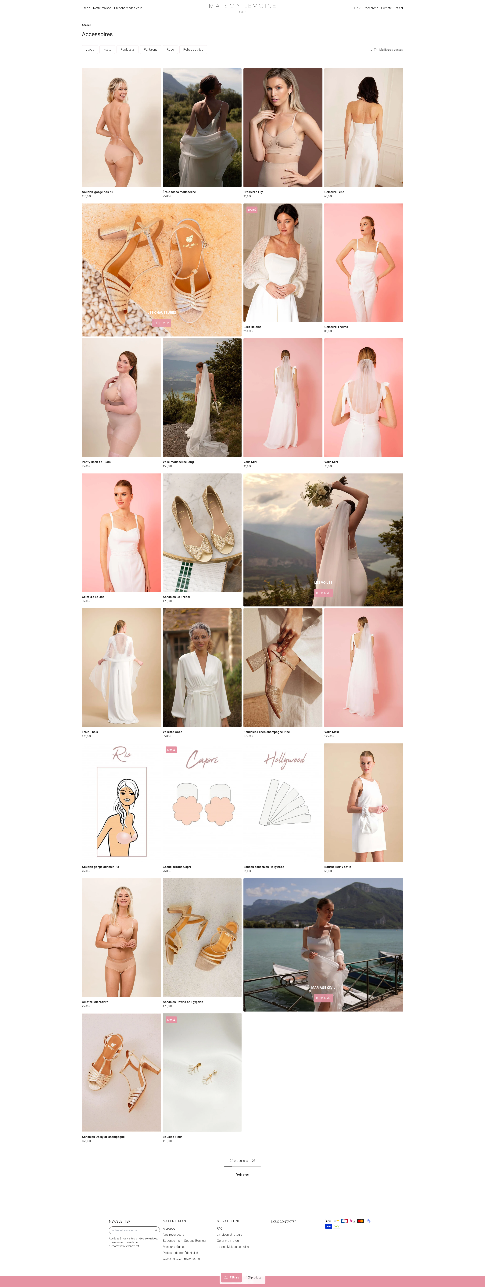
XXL (294, 182)
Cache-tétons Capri (177, 867)
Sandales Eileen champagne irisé (266, 732)
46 (384, 182)
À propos (169, 1228)
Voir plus (242, 1174)
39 (205, 587)
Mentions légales (174, 1247)
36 (350, 182)
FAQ (219, 1228)
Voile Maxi (331, 732)
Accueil (86, 25)
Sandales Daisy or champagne (103, 1137)
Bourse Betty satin (337, 867)
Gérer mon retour (228, 1240)
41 (219, 587)
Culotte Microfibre (95, 1002)
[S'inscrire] (156, 1230)
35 (178, 587)
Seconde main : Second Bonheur (184, 1240)
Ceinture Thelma (336, 327)
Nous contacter (283, 1222)
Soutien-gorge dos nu (97, 192)
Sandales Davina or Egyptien (183, 1002)
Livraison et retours (229, 1234)
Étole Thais (90, 732)
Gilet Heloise (252, 327)
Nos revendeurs (173, 1234)
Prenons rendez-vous (128, 8)
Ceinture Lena (334, 192)
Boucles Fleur (172, 1137)
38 (356, 182)
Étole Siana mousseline (179, 192)
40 (363, 182)
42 (370, 182)
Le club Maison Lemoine (233, 1247)
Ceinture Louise (93, 597)
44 (377, 182)
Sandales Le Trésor (177, 597)
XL (287, 182)
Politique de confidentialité (180, 1253)
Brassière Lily (253, 192)
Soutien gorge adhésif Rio (100, 867)
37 (191, 587)
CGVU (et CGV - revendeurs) (181, 1259)
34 (343, 182)
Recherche (371, 8)
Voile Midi (250, 462)
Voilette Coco (172, 732)
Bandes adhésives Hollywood (263, 867)
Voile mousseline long (178, 462)
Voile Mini (331, 462)
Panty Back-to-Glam (96, 462)
